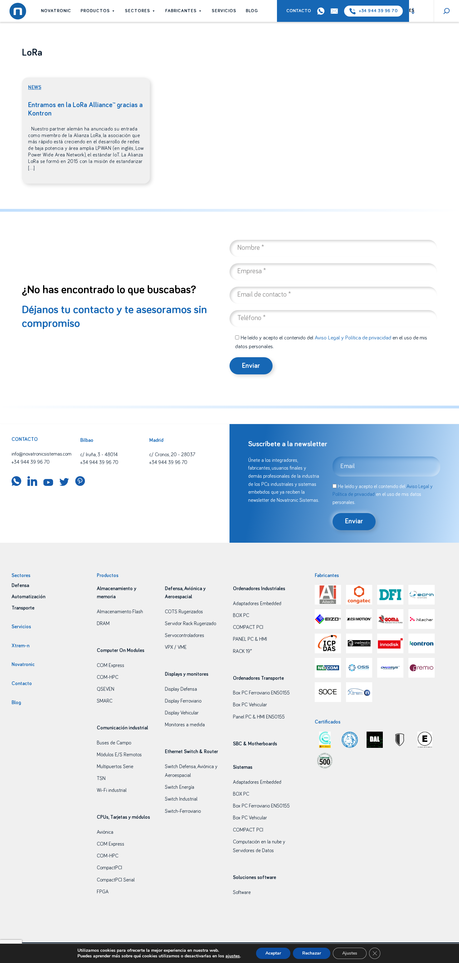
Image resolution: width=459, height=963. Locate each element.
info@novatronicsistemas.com (42, 454)
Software (242, 892)
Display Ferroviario (183, 701)
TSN (101, 778)
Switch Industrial (181, 799)
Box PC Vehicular (250, 704)
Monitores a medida (185, 724)
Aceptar (273, 953)
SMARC (104, 701)
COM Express (110, 665)
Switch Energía (179, 787)
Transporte (23, 607)
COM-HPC (107, 677)
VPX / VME (176, 647)
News (34, 87)
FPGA (103, 891)
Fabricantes (181, 11)
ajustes (232, 956)
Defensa (20, 585)
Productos (95, 11)
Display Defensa (181, 689)
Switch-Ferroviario (183, 811)
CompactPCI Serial (116, 879)
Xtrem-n (20, 645)
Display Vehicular (182, 712)
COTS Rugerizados (184, 611)
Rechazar (311, 953)
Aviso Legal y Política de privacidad (353, 338)
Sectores (137, 11)
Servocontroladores (184, 635)
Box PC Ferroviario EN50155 (261, 692)
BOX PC (241, 615)
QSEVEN (105, 689)
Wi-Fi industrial (111, 790)
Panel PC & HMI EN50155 (259, 716)
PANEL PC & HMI (250, 639)
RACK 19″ (242, 651)
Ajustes (349, 953)
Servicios (224, 11)
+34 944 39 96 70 (378, 11)
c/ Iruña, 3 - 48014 (99, 454)
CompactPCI (109, 867)
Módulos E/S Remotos (119, 754)
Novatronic (56, 11)
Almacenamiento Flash (120, 611)
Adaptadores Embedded (257, 603)
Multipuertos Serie (115, 766)
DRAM (103, 623)
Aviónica (105, 832)
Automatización (28, 596)
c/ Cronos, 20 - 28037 (172, 454)
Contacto (298, 11)
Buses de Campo (114, 742)
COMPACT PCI (248, 627)
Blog (252, 11)
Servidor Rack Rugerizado (190, 623)
